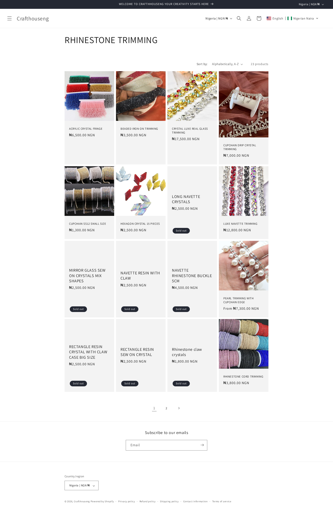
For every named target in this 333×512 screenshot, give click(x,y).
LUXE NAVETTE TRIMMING (240, 224)
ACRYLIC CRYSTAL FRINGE (85, 129)
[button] (9, 18)
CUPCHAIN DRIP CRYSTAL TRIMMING (239, 147)
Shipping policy (169, 501)
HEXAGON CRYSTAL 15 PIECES (140, 224)
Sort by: (202, 64)
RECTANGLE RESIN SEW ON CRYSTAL (137, 352)
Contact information (195, 501)
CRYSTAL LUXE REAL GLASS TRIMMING (190, 130)
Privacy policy (126, 501)
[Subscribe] (202, 445)
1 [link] (154, 408)
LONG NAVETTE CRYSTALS (186, 199)
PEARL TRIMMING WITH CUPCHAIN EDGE (238, 300)
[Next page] (179, 408)
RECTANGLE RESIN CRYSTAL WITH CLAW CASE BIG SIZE (88, 352)
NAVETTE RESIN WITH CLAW (140, 275)
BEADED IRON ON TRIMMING (139, 129)
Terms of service (221, 501)
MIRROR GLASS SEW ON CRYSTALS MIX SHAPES (87, 275)
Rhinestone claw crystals (187, 352)
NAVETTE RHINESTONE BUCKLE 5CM (192, 275)
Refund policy (148, 501)
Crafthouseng (82, 501)
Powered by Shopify (102, 501)
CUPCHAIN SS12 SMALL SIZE (87, 224)
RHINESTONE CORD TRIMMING (243, 376)
